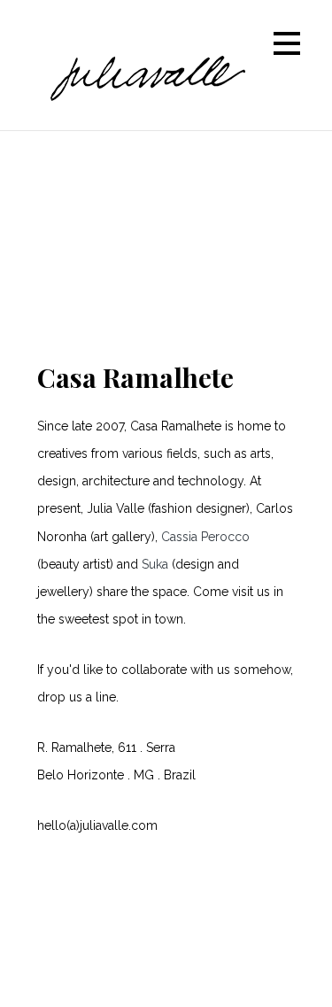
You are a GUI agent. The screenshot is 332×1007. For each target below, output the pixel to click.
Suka (155, 564)
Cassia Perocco (205, 537)
